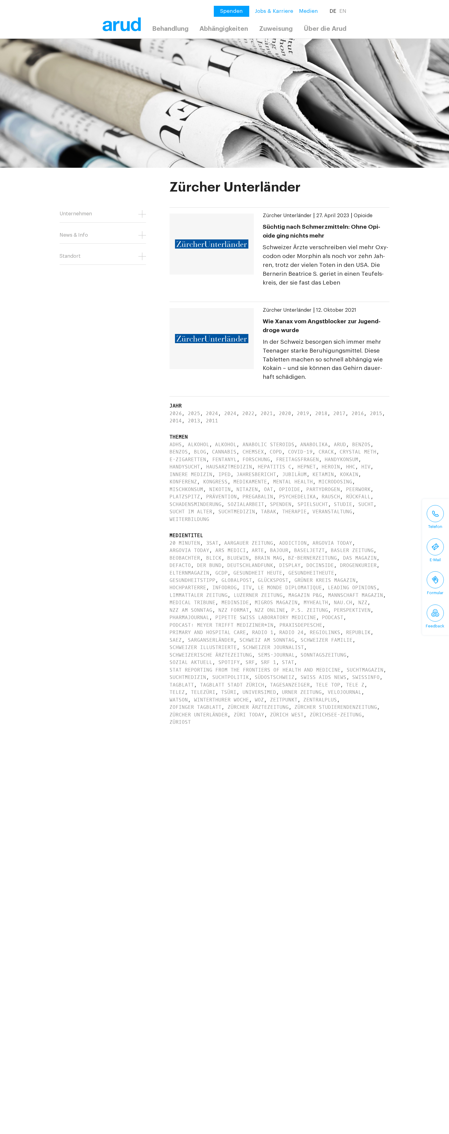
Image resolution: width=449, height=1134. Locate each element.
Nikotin (220, 489)
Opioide (363, 215)
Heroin (331, 467)
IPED (224, 474)
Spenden (280, 504)
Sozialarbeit (246, 504)
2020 (285, 413)
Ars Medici (230, 550)
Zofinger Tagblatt (195, 707)
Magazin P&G (305, 595)
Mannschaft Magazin (355, 595)
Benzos (361, 444)
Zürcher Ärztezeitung (258, 707)
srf (250, 662)
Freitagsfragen (297, 459)
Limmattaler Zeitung (199, 595)
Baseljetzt (309, 550)
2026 (176, 413)
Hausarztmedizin (229, 467)
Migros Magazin (276, 602)
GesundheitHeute (311, 573)
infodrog (224, 587)
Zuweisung (276, 29)
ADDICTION (293, 543)
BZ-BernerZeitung (312, 558)
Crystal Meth (358, 452)
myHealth (316, 602)
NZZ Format (233, 610)
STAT (288, 662)
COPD (276, 452)
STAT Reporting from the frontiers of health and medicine (255, 670)
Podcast (332, 617)
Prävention (221, 496)
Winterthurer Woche (221, 700)
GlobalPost (236, 580)
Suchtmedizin (236, 511)
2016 (358, 413)
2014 (176, 421)
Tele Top (328, 685)
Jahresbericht (256, 474)
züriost (180, 722)
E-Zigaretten (188, 459)
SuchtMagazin (365, 670)
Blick (213, 558)
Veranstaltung (332, 511)
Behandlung (170, 29)
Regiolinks (325, 632)
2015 (376, 413)
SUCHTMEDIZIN (188, 677)
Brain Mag (268, 558)
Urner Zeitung (302, 692)
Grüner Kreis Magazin (325, 580)
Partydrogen (323, 489)
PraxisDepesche (300, 625)
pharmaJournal (189, 617)
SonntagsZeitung (323, 655)
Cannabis (224, 452)
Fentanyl (224, 459)
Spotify (229, 662)
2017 (339, 413)
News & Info (74, 235)
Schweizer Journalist (273, 647)
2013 (194, 421)
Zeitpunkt (284, 700)
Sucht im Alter (191, 511)
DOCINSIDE (320, 565)
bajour (279, 550)
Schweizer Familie (326, 640)
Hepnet (307, 467)
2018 (321, 413)
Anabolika (314, 444)
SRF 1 (268, 662)
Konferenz (183, 482)
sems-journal (276, 655)
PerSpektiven (352, 610)
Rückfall (358, 496)
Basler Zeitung (352, 550)
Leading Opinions (352, 587)
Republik (358, 632)
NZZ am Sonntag (191, 610)
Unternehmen (76, 213)
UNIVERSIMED (259, 692)
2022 (248, 413)
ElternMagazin (189, 573)
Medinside (235, 602)
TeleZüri (203, 692)
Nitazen (247, 489)
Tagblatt (182, 685)
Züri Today (249, 715)
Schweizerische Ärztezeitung (211, 655)
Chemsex (253, 452)
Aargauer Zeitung (248, 543)
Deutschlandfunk (250, 565)
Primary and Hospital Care (208, 632)
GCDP (221, 573)
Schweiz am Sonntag (266, 640)
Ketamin (323, 474)
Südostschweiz (274, 677)
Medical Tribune (192, 602)
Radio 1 (262, 632)
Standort (70, 256)
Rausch (331, 496)
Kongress (215, 482)
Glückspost (273, 580)
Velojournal (344, 692)
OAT (268, 489)
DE (333, 11)
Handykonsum (341, 459)
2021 (267, 413)
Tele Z (355, 685)
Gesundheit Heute (257, 573)
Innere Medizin (191, 474)
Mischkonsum (186, 489)
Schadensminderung (195, 504)
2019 (303, 413)
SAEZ (176, 640)
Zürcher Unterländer (287, 215)
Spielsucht (313, 504)
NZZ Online (270, 610)
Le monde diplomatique (290, 587)
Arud (340, 444)
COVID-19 (300, 452)
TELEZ (177, 692)
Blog (200, 452)
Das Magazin (360, 558)
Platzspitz (185, 496)
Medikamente (250, 482)
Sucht (366, 504)
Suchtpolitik (230, 677)
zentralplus (320, 700)
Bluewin (238, 558)
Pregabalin (258, 496)
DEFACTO (180, 565)
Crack (326, 452)
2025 (194, 413)
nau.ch (343, 602)
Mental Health (293, 482)
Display (290, 565)
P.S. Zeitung (309, 610)
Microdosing (335, 482)
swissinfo (366, 677)
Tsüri (228, 692)
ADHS (176, 444)
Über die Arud (325, 29)
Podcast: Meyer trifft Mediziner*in (221, 625)
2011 (212, 421)
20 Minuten (185, 543)
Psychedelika (297, 496)
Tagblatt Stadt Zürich (232, 685)
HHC (350, 467)
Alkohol (198, 444)
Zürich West (287, 715)
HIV (366, 467)
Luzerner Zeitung (258, 595)
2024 (212, 413)
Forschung (256, 459)
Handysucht (185, 467)
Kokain (349, 474)
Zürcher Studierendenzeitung (335, 707)
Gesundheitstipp (192, 580)
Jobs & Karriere (274, 11)
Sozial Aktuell (191, 662)
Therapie (294, 511)
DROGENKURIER (358, 565)
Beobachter (185, 558)
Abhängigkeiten (223, 29)
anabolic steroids (268, 444)
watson (179, 700)
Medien (308, 11)
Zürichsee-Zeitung (336, 715)
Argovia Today (332, 543)
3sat (212, 543)
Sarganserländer (211, 640)
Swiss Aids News (323, 677)
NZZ (362, 602)
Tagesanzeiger (290, 685)
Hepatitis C (274, 467)
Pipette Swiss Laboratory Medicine (265, 617)
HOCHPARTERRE (188, 587)
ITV (247, 587)
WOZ (259, 700)
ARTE (258, 550)
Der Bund (209, 565)
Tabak (268, 511)
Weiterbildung (189, 519)
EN (342, 11)
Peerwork (358, 489)
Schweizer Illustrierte (203, 647)
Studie (343, 504)
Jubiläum (294, 474)
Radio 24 (291, 632)
